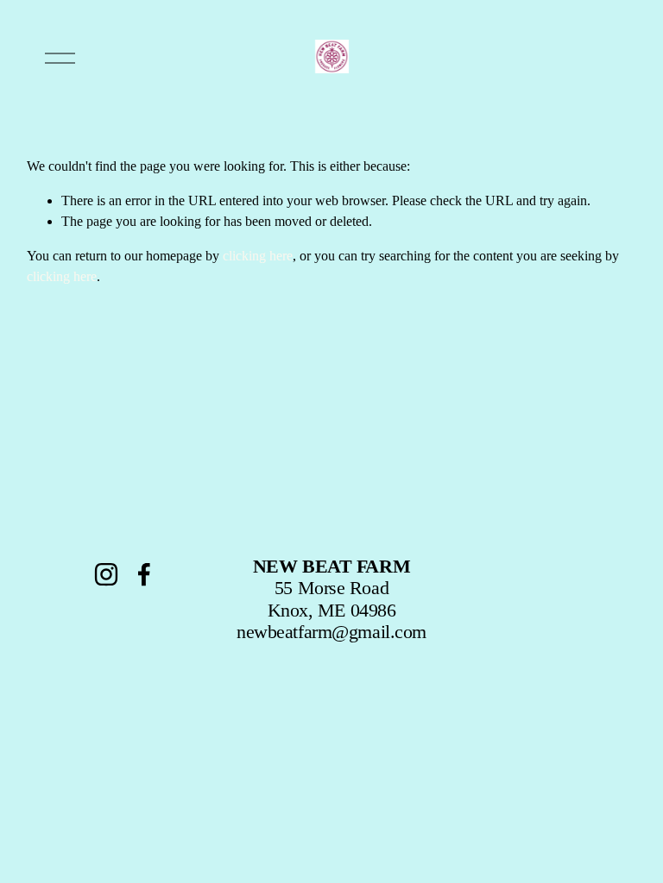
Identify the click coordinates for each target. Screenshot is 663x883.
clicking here (258, 255)
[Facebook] (144, 574)
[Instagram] (106, 574)
